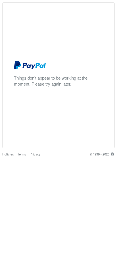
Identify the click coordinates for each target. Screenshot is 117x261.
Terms (21, 154)
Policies (8, 154)
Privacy (35, 154)
